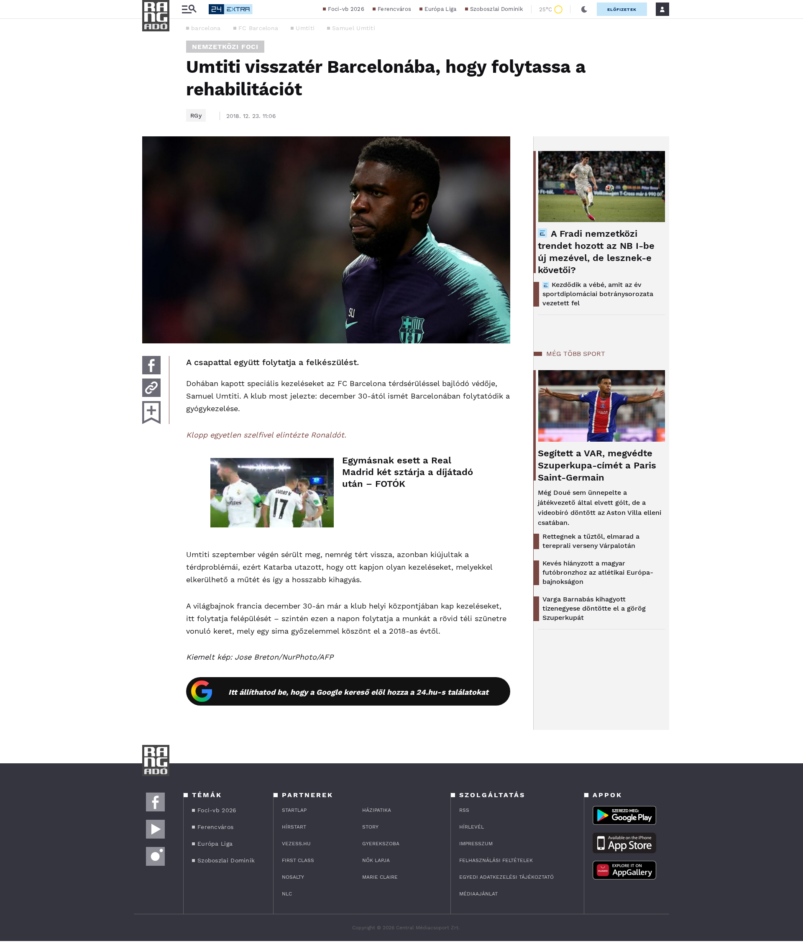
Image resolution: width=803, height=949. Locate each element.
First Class (298, 860)
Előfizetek (622, 9)
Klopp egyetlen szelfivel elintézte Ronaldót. (266, 434)
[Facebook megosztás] (151, 365)
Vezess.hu (296, 844)
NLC (287, 894)
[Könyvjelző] (151, 412)
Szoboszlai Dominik (496, 9)
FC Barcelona (258, 28)
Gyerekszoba (380, 844)
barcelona (206, 28)
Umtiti (305, 28)
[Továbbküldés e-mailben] (151, 388)
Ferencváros (394, 9)
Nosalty (293, 877)
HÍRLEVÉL (471, 827)
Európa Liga (440, 9)
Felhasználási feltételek (496, 860)
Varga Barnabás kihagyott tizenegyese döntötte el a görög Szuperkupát (594, 608)
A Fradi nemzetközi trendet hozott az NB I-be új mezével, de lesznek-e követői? (596, 251)
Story (370, 827)
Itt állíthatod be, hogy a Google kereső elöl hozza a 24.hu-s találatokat (358, 692)
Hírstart (294, 827)
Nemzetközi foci (225, 47)
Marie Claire (380, 877)
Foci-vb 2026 (346, 9)
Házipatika (376, 810)
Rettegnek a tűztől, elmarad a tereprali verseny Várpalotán (590, 541)
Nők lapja (376, 860)
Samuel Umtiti (353, 28)
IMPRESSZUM (476, 844)
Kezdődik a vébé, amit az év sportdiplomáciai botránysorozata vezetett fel (597, 294)
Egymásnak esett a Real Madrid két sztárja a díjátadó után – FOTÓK (407, 472)
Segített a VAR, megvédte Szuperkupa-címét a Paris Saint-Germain (597, 465)
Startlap (294, 810)
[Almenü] (189, 9)
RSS (464, 810)
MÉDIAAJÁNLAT (478, 894)
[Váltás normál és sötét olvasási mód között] (584, 9)
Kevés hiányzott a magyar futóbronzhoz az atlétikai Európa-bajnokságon (597, 572)
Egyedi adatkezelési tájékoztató (506, 877)
